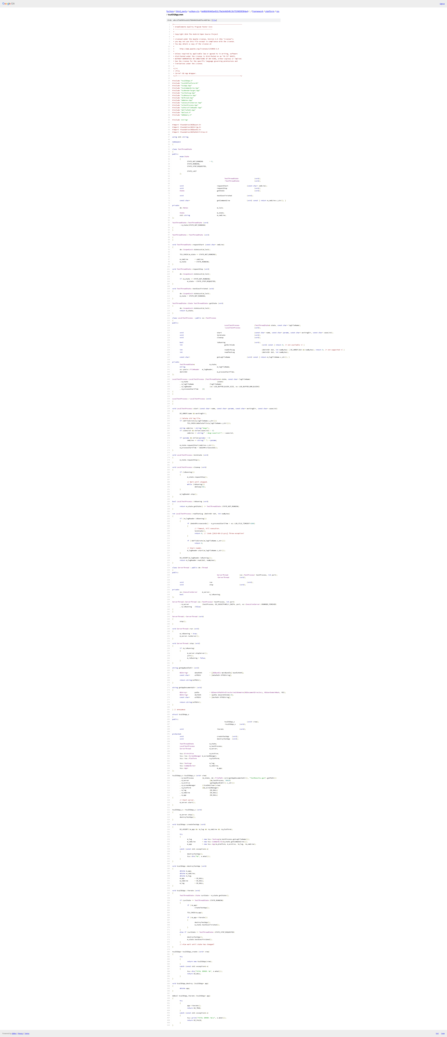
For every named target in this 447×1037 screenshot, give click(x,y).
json (443, 1033)
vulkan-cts (194, 11)
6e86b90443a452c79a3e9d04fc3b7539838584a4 (224, 11)
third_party (181, 11)
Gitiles (14, 1033)
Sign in (442, 4)
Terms (26, 1033)
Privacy (20, 1033)
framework (257, 11)
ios (277, 11)
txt (437, 1033)
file (214, 20)
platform (269, 11)
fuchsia (170, 11)
